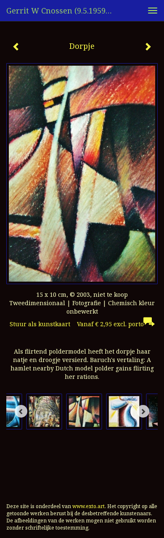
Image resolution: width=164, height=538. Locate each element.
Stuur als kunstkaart (77, 324)
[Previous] (21, 411)
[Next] (143, 411)
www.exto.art (88, 506)
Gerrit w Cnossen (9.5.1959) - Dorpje (62, 10)
